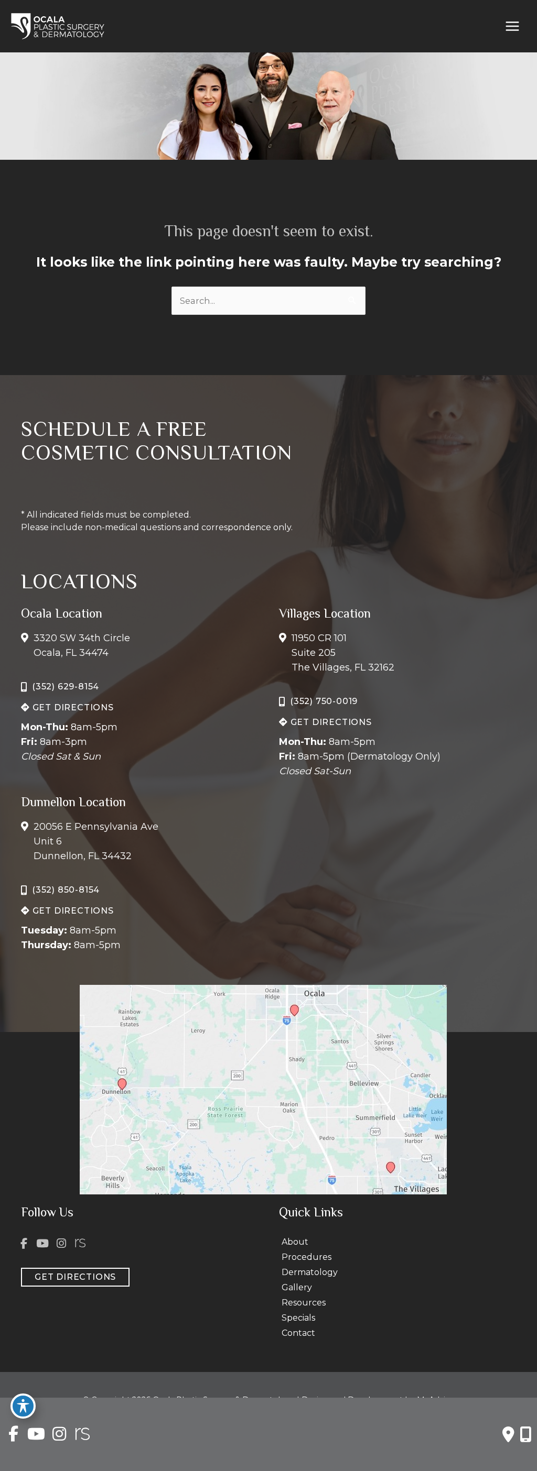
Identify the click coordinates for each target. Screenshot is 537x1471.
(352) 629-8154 (65, 686)
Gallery (297, 1287)
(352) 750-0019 (324, 701)
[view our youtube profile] (43, 1243)
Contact (298, 1333)
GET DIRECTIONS (72, 707)
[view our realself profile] (80, 1243)
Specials (298, 1318)
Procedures (306, 1257)
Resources (304, 1303)
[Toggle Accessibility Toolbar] (23, 1406)
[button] (67, 707)
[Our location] (525, 1434)
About (295, 1242)
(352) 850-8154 (66, 890)
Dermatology (310, 1272)
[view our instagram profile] (61, 1243)
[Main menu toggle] (512, 26)
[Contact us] (508, 1434)
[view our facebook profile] (24, 1243)
